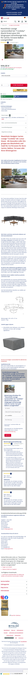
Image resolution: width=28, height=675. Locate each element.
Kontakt (5, 633)
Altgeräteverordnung (7, 132)
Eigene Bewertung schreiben (11, 445)
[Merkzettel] (18, 21)
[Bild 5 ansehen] (9, 59)
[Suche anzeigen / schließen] (15, 21)
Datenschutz (18, 635)
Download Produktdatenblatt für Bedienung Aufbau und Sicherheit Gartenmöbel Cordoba (12, 575)
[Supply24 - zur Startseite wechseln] (5, 18)
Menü (5, 21)
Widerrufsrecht (9, 635)
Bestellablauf (7, 630)
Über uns (13, 630)
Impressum (20, 638)
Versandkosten (24, 641)
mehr (3, 119)
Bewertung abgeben (7, 99)
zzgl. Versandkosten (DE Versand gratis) (13, 68)
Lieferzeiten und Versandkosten (16, 633)
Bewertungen (5, 115)
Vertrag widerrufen (9, 638)
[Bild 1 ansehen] (2, 59)
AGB (16, 638)
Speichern (7, 435)
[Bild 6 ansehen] (11, 59)
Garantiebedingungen (7, 127)
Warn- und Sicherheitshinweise (9, 123)
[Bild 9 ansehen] (16, 59)
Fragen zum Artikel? (7, 567)
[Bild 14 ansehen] (25, 59)
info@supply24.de (8, 529)
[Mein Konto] (22, 21)
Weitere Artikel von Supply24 (9, 569)
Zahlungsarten (20, 630)
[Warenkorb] (25, 21)
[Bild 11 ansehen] (20, 59)
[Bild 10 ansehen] (18, 59)
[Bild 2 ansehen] (4, 59)
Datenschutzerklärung (9, 432)
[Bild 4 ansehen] (7, 59)
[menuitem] (4, 21)
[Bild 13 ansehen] (23, 59)
